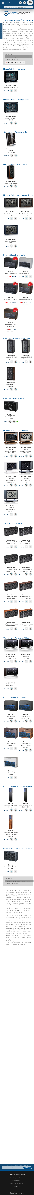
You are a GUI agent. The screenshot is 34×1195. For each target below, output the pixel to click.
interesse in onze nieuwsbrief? (17, 1165)
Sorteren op (8, 54)
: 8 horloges (16, 62)
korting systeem (17, 1178)
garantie (17, 1186)
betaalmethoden (17, 1183)
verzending (17, 1180)
